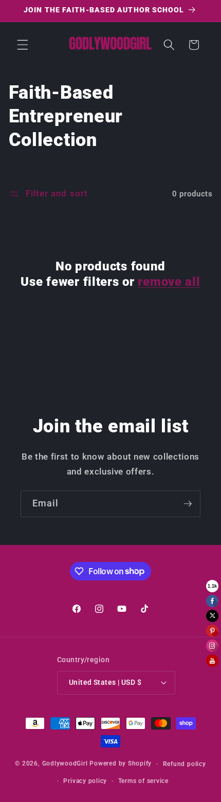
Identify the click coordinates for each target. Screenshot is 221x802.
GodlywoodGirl (65, 764)
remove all (169, 282)
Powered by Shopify (120, 764)
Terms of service (143, 781)
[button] (22, 44)
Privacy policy (85, 781)
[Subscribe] (187, 503)
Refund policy (184, 764)
